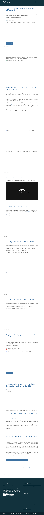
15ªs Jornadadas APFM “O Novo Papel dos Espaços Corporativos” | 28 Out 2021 (20, 385)
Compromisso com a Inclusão (16, 52)
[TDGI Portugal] (6, 2)
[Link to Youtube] (39, 513)
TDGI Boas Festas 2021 (14, 178)
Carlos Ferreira (28, 211)
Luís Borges (10, 104)
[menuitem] (9, 2)
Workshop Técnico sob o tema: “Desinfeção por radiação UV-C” (21, 88)
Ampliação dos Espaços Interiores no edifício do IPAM (21, 336)
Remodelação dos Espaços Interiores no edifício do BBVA (20, 9)
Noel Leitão (35, 102)
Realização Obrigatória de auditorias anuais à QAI (21, 437)
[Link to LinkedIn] (40, 513)
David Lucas (19, 304)
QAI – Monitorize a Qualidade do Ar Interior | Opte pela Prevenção (18, 467)
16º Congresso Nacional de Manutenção (20, 242)
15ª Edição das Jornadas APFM (16, 206)
